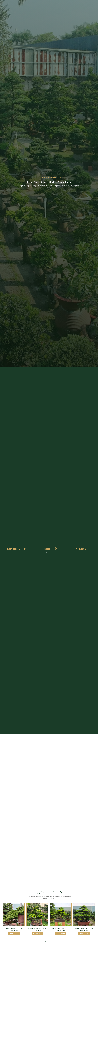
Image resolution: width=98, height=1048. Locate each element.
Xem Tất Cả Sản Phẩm (49, 941)
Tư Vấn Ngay (14, 934)
